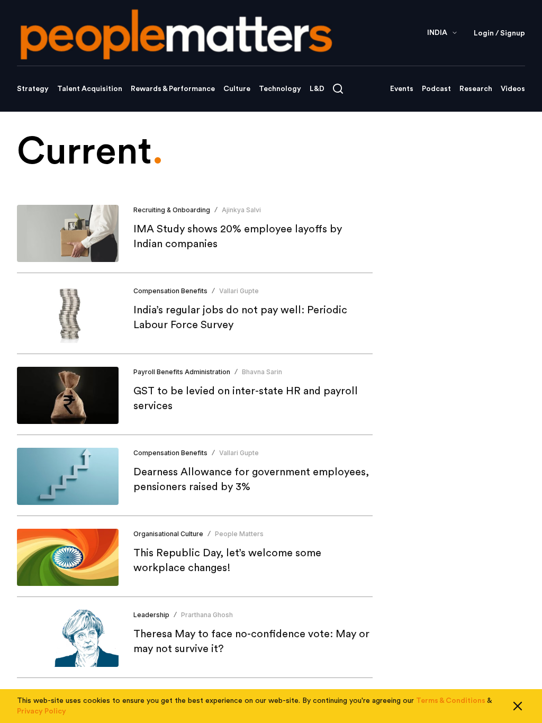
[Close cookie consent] (517, 706)
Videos (513, 89)
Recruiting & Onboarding (171, 210)
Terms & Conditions (450, 700)
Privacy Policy (41, 711)
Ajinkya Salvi (241, 210)
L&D (317, 89)
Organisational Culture (168, 534)
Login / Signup (499, 33)
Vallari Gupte (239, 291)
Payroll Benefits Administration (181, 372)
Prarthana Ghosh (207, 615)
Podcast (436, 89)
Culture (236, 89)
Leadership (151, 615)
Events (401, 89)
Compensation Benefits (170, 291)
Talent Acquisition (89, 89)
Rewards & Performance (173, 89)
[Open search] (338, 89)
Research (475, 89)
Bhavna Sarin (262, 372)
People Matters (239, 534)
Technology (280, 89)
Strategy (33, 89)
